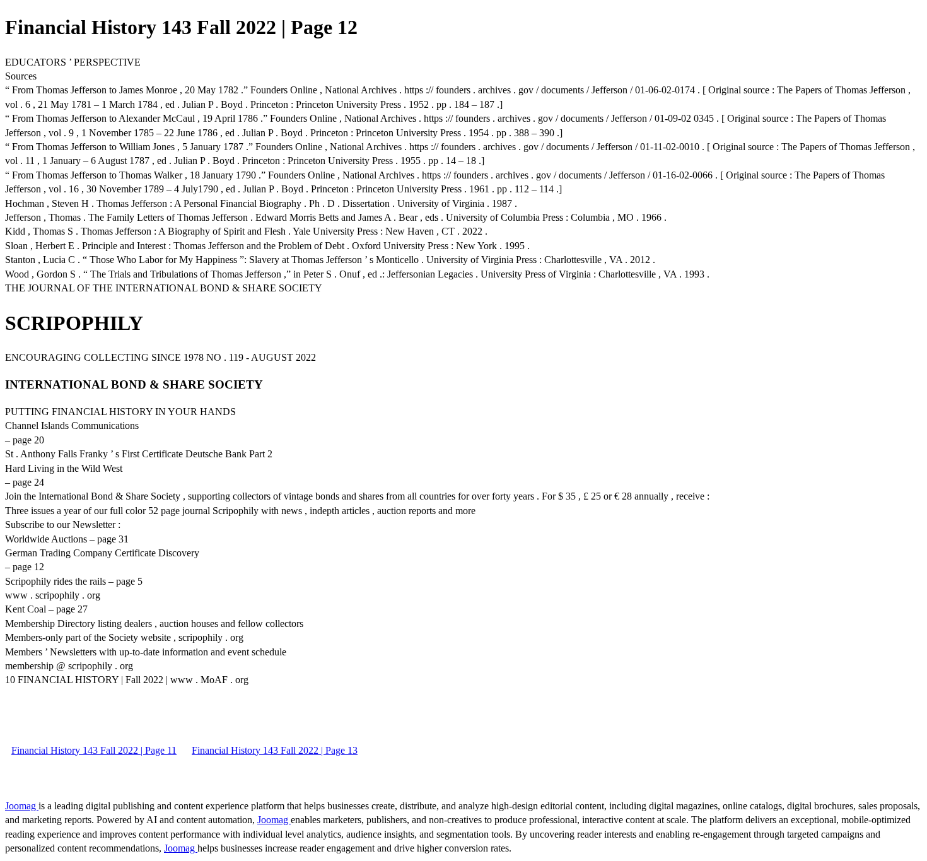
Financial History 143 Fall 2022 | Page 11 (94, 750)
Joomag (21, 805)
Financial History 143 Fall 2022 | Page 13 (275, 750)
